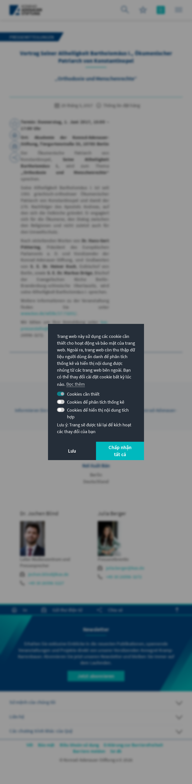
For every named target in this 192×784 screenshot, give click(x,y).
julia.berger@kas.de (125, 568)
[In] (15, 135)
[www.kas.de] (26, 10)
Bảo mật (46, 745)
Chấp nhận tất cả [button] (120, 450)
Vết (29, 745)
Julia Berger (112, 513)
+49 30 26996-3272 (124, 577)
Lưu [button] (72, 451)
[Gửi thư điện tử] (15, 146)
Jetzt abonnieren (96, 676)
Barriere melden (89, 751)
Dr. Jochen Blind (39, 513)
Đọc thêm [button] (75, 384)
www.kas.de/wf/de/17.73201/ (48, 313)
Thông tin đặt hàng (121, 105)
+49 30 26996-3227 (46, 583)
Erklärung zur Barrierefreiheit (133, 745)
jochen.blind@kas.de (48, 574)
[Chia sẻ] (15, 157)
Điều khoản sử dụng (79, 745)
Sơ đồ (116, 751)
